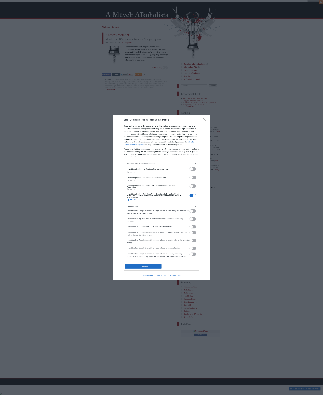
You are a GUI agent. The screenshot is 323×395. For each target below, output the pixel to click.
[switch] (193, 169)
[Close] (205, 120)
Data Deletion (147, 275)
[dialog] (161, 197)
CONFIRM (143, 266)
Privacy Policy (175, 275)
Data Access (161, 275)
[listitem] (161, 163)
